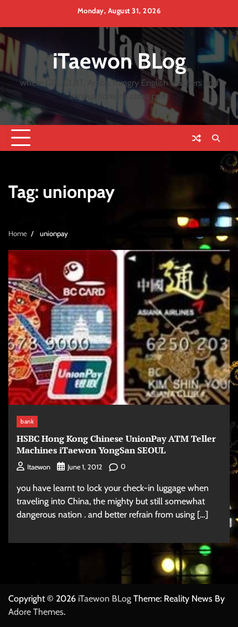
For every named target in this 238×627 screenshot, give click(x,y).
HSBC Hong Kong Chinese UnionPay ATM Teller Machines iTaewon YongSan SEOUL (116, 444)
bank (27, 421)
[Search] (216, 138)
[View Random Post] (196, 138)
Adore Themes (36, 612)
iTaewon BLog (119, 61)
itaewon (38, 467)
